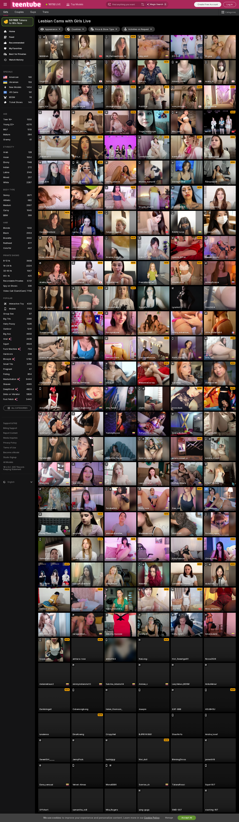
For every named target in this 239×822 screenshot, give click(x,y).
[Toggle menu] (5, 4)
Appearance (51, 29)
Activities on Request (138, 29)
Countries (76, 29)
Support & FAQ (10, 423)
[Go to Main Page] (26, 4)
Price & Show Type (104, 29)
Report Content (10, 433)
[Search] (142, 4)
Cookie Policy (151, 817)
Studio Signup (10, 457)
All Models (8, 462)
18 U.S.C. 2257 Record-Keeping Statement (14, 468)
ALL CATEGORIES (19, 408)
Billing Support (10, 428)
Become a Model (11, 452)
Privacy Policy (10, 443)
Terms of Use (9, 448)
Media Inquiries (10, 438)
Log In (230, 4)
